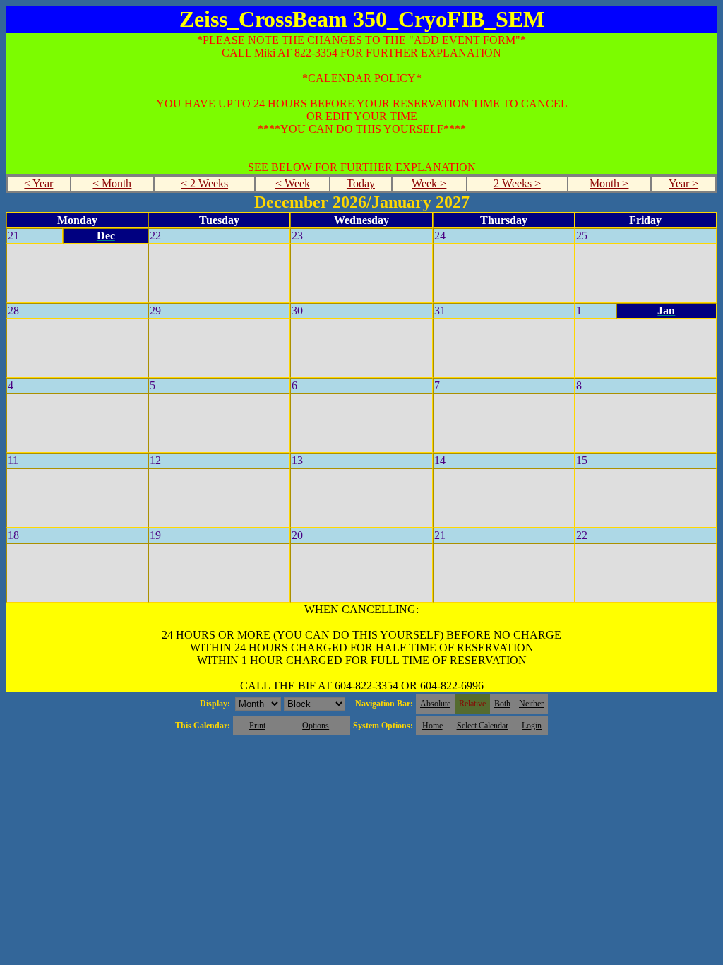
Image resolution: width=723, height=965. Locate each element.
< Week (292, 183)
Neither (531, 704)
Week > (429, 183)
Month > (609, 183)
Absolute (435, 704)
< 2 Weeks (204, 183)
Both (502, 704)
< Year (38, 183)
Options (315, 725)
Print (257, 725)
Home (432, 725)
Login (532, 725)
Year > (683, 183)
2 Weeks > (517, 183)
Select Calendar (482, 725)
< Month (111, 183)
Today (361, 183)
